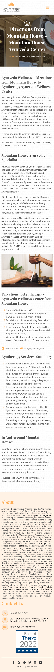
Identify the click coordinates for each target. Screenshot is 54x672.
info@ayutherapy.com (22, 626)
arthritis (23, 545)
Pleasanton (7, 589)
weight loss (46, 543)
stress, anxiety (39, 567)
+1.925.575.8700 (19, 612)
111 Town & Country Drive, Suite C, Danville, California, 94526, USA (30, 619)
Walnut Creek (36, 587)
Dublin (49, 587)
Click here (44, 589)
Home (11, 56)
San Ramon (20, 587)
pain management (43, 515)
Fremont (34, 589)
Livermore (19, 589)
